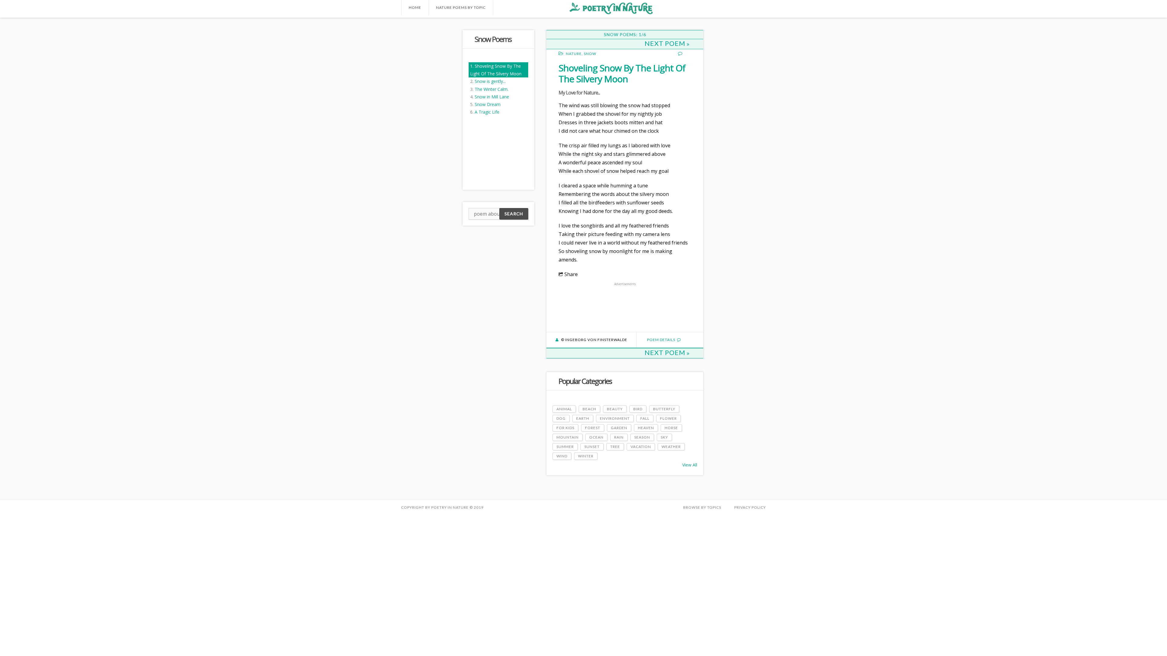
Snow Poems (493, 39)
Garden (619, 427)
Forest (592, 427)
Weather (671, 446)
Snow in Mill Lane (492, 97)
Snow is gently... (490, 81)
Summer (565, 446)
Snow (590, 53)
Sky (664, 437)
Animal (564, 409)
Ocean (596, 437)
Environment (615, 418)
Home (415, 7)
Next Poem (666, 43)
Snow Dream (488, 104)
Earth (582, 418)
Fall (644, 418)
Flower (668, 418)
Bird (637, 409)
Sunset (592, 446)
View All (689, 465)
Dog (561, 418)
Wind (561, 456)
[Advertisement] (425, 121)
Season (642, 437)
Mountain (567, 437)
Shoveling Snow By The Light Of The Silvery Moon (622, 73)
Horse (671, 427)
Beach (589, 409)
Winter (586, 456)
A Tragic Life (487, 112)
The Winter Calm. (491, 89)
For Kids (565, 427)
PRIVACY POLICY (750, 507)
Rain (619, 437)
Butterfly (664, 409)
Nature (574, 53)
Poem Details (661, 339)
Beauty (615, 409)
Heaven (646, 427)
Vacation (641, 446)
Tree (615, 446)
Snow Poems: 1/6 (625, 34)
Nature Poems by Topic (461, 7)
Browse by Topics (702, 507)
